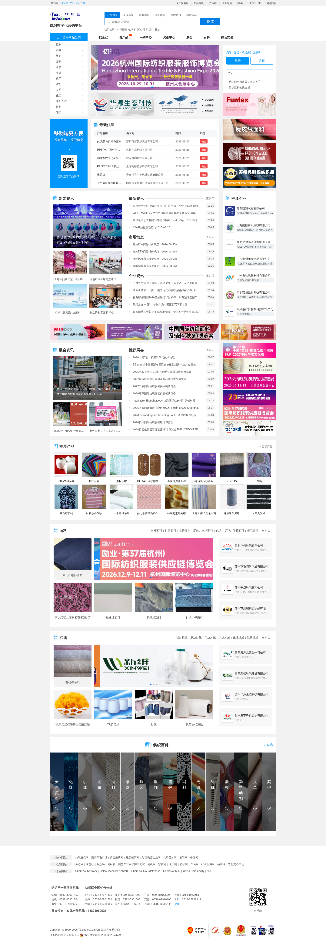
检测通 (221, 864)
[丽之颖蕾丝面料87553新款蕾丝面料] (72, 603)
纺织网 (54, 3)
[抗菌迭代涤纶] (194, 709)
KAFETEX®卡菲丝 (108, 149)
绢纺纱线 (224, 637)
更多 (209, 198)
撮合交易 (227, 37)
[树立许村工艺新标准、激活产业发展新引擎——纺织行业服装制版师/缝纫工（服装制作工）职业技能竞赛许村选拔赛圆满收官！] (105, 300)
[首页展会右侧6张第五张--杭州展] (249, 412)
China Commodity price (197, 871)
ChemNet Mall (171, 871)
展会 (189, 37)
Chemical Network (86, 871)
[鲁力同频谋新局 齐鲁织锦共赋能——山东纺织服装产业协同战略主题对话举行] (87, 226)
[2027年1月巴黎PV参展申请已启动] (70, 419)
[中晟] (249, 129)
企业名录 (128, 15)
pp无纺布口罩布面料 (109, 174)
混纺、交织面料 (203, 530)
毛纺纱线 (210, 637)
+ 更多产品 (266, 446)
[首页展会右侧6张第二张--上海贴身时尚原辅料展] (249, 366)
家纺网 (162, 864)
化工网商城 (182, 3)
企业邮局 (227, 3)
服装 (139, 29)
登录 (238, 60)
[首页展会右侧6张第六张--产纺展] (249, 428)
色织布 (132, 29)
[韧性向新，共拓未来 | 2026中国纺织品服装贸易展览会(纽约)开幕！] (105, 419)
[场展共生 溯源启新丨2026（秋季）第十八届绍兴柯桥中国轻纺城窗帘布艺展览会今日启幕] (87, 378)
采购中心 (146, 37)
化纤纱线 (238, 637)
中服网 (194, 857)
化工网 (173, 864)
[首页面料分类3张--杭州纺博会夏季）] (153, 559)
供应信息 (160, 15)
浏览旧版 (271, 3)
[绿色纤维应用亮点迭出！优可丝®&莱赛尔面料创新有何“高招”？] (105, 267)
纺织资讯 (176, 15)
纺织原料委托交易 (239, 87)
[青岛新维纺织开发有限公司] (188, 104)
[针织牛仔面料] (194, 603)
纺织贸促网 (81, 857)
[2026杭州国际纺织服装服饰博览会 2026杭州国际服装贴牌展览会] (155, 67)
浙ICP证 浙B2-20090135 (64, 935)
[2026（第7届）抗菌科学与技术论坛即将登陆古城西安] (70, 300)
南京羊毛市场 (99, 857)
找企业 (103, 37)
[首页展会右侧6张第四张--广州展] (249, 397)
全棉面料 (156, 530)
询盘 (203, 140)
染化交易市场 (236, 864)
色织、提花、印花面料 (230, 530)
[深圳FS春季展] (249, 153)
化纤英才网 (170, 857)
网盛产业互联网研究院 (131, 864)
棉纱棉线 (182, 637)
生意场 (101, 864)
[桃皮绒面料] (113, 603)
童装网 (183, 857)
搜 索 (210, 21)
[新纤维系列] (154, 603)
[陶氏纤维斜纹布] (72, 559)
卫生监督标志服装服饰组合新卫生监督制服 (122, 166)
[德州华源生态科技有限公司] (122, 104)
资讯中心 (169, 37)
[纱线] (154, 709)
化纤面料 (184, 530)
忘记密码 (80, 3)
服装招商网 (132, 857)
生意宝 (79, 864)
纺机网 (151, 864)
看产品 (124, 36)
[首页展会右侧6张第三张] (249, 381)
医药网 (194, 864)
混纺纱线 (252, 637)
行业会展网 (208, 864)
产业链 (213, 3)
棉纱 (157, 29)
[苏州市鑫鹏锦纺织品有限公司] (249, 177)
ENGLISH (255, 3)
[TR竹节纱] (113, 709)
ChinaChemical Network (114, 871)
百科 (207, 37)
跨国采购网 (116, 857)
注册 (71, 3)
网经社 (241, 3)
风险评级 (199, 3)
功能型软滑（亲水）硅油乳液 (114, 141)
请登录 (64, 3)
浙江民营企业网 (151, 857)
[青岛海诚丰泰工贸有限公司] (249, 104)
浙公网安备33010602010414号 (102, 935)
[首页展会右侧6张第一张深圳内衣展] (249, 350)
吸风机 (101, 157)
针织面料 (122, 29)
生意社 (90, 864)
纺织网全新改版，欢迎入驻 (245, 81)
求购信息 (144, 15)
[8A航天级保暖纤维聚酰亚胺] (72, 709)
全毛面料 (252, 530)
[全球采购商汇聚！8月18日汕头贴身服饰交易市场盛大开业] (70, 267)
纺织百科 (191, 15)
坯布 (145, 29)
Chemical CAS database (145, 871)
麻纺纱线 (196, 637)
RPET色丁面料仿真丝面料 (112, 182)
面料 (151, 29)
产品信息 (112, 15)
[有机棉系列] (72, 666)
